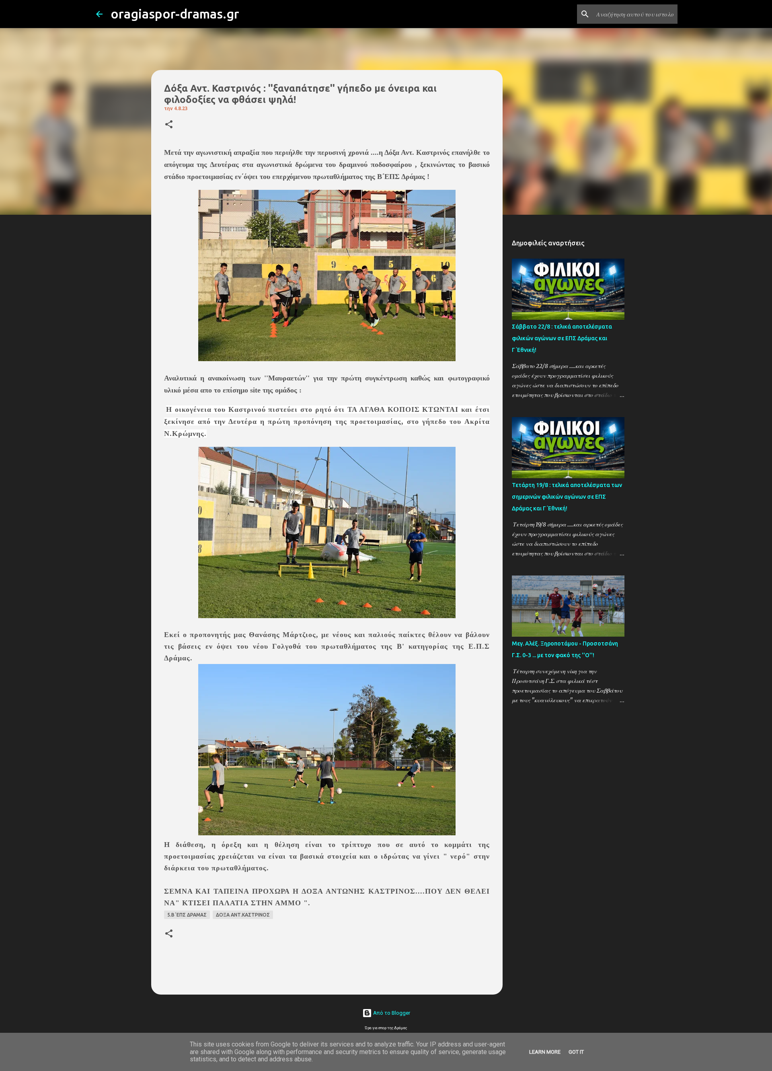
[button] (169, 124)
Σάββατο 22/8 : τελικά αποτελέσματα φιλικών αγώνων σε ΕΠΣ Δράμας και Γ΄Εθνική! (562, 338)
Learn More (545, 1052)
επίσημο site (242, 390)
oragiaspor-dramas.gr (175, 13)
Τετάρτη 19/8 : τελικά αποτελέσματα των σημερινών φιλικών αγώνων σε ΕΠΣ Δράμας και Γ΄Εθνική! (567, 497)
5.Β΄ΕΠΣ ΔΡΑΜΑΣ (187, 914)
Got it (576, 1052)
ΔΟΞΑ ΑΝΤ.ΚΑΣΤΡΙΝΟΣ (243, 914)
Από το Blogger (391, 1013)
